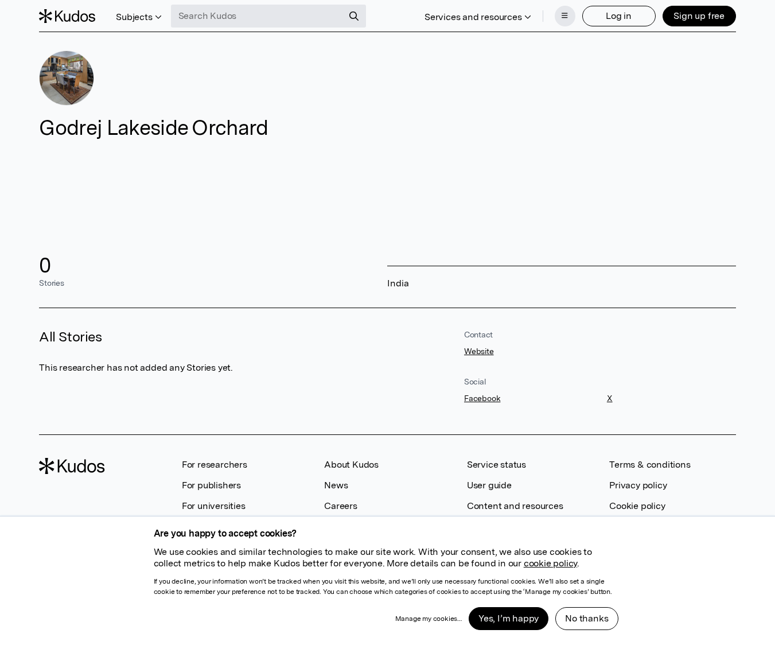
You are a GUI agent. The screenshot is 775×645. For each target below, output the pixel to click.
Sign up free (699, 15)
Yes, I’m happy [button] (508, 618)
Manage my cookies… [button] (428, 619)
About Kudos (351, 464)
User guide (489, 485)
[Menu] (565, 16)
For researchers (214, 464)
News (336, 485)
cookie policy (550, 563)
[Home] (67, 16)
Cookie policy (637, 505)
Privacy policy (638, 485)
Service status (496, 464)
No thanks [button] (586, 618)
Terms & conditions (649, 464)
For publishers (211, 485)
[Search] (353, 16)
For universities (214, 505)
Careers (340, 505)
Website (479, 351)
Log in (619, 15)
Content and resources (515, 505)
